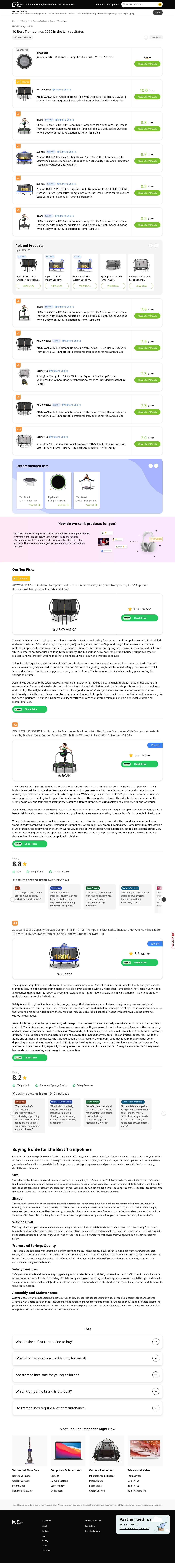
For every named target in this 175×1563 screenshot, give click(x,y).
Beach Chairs (96, 1485)
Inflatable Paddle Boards (102, 1475)
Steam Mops (18, 1485)
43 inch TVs (133, 1485)
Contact (45, 1531)
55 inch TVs (133, 1480)
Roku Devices (134, 1475)
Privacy (45, 1540)
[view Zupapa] (24, 158)
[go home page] (17, 4)
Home (14, 21)
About (44, 1526)
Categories (113, 4)
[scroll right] (164, 899)
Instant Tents (96, 1480)
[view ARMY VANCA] (24, 93)
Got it (158, 12)
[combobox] (142, 4)
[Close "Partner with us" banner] (167, 1517)
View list (33, 505)
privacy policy (129, 14)
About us (100, 4)
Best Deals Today (93, 1531)
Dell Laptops (57, 1490)
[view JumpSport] (24, 61)
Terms (44, 1545)
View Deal (28, 285)
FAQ (43, 1536)
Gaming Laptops (59, 1480)
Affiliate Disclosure (22, 37)
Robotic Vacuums (21, 1475)
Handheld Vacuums (22, 1490)
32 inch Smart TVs (137, 1490)
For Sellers (90, 1526)
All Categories (25, 21)
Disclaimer (46, 1550)
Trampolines (62, 21)
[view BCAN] (24, 126)
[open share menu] (146, 37)
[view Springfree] (113, 265)
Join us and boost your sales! (134, 1528)
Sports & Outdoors (40, 21)
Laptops (55, 1475)
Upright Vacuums (21, 1480)
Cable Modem (58, 1485)
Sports (52, 21)
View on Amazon (147, 63)
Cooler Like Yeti (97, 1490)
